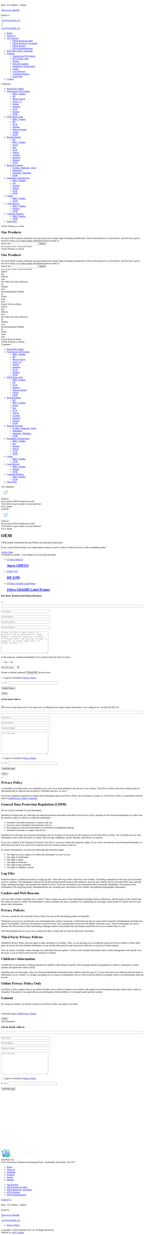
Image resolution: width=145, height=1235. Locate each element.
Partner (15, 104)
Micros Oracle (18, 99)
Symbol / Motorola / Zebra (24, 168)
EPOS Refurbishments (22, 48)
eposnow (16, 106)
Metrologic (17, 170)
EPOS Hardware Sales (22, 41)
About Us (11, 35)
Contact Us (6, 1199)
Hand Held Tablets (15, 88)
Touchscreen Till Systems (23, 56)
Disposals (11, 1172)
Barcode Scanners (20, 64)
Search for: (6, 243)
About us (11, 1169)
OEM (15, 114)
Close (4, 693)
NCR (14, 109)
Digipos (16, 111)
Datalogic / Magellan (21, 173)
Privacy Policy (29, 678)
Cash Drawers (18, 71)
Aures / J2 (17, 101)
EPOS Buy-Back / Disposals (20, 51)
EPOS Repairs (18, 46)
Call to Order (7, 552)
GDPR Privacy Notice (26, 1013)
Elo (14, 183)
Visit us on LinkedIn (10, 10)
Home (9, 33)
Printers (15, 61)
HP (13, 96)
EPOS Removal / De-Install (19, 1190)
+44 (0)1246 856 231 (10, 20)
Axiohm (16, 155)
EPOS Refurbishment (16, 1195)
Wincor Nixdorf (19, 129)
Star (14, 147)
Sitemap (10, 1180)
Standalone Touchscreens (23, 66)
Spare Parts (17, 76)
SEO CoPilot (18, 1232)
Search (10, 1177)
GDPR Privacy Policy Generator (22, 798)
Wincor (15, 152)
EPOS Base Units (20, 58)
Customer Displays (20, 74)
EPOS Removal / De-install (24, 43)
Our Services (12, 38)
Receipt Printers (14, 137)
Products (11, 53)
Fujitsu (15, 132)
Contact (10, 79)
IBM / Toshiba (18, 94)
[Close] (2, 602)
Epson (15, 145)
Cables (15, 69)
